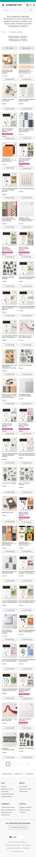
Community (5, 804)
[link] (31, 5)
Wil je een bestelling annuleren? (18, 823)
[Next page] (27, 764)
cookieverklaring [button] (18, 851)
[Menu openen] (3, 5)
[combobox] (18, 10)
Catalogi (22, 804)
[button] (27, 5)
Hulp (3, 783)
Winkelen (3, 32)
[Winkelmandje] (34, 5)
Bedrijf (22, 783)
